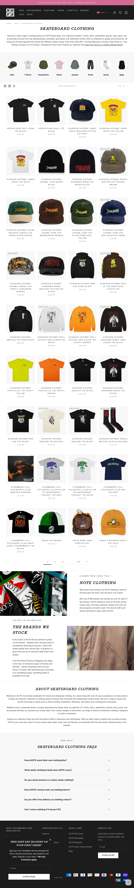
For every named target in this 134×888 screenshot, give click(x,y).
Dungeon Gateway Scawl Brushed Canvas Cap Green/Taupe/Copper (21, 232)
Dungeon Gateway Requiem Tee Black (82, 440)
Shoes (60, 10)
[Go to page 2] (87, 562)
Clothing (49, 10)
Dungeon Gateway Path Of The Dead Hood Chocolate (113, 286)
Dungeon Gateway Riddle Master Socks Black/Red (113, 440)
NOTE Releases (75, 842)
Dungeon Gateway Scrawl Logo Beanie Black (51, 182)
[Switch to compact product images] (14, 86)
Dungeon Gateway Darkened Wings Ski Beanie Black (82, 182)
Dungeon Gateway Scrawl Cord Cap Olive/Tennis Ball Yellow (82, 234)
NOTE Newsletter (76, 838)
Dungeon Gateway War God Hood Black (82, 285)
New (21, 10)
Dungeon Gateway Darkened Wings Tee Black (113, 390)
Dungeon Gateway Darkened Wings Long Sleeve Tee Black (113, 339)
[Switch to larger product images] (5, 86)
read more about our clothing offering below (103, 45)
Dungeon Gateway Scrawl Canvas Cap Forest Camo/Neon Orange (21, 288)
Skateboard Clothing (32, 23)
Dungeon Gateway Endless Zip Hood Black (21, 338)
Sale (22, 14)
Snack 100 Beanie (51, 540)
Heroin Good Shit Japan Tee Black (20, 129)
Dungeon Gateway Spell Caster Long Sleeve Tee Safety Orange (82, 339)
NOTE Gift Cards (76, 834)
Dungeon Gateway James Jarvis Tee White (21, 180)
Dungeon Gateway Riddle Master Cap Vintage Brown (113, 182)
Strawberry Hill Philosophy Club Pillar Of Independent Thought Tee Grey (51, 491)
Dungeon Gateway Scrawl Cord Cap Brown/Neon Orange (51, 232)
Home (8, 23)
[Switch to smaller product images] (9, 86)
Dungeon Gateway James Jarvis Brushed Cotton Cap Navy (82, 131)
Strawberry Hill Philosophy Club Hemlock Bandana (20, 489)
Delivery (45, 834)
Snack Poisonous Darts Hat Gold (113, 541)
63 (78, 562)
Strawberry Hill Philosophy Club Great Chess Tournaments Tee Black (21, 544)
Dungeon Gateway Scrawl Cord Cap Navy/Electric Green (113, 232)
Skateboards (33, 10)
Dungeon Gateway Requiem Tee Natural (52, 440)
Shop (16, 23)
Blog (30, 14)
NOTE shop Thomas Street (80, 847)
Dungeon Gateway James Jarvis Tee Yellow (113, 129)
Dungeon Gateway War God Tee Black (21, 440)
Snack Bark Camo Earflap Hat (82, 541)
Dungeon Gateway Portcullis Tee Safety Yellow (21, 390)
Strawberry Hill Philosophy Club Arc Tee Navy (113, 489)
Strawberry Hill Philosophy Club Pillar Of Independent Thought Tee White (82, 491)
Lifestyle (72, 10)
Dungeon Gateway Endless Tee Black (82, 389)
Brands (84, 10)
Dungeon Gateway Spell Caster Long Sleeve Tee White (51, 339)
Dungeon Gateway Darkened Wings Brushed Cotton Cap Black (52, 288)
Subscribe (29, 877)
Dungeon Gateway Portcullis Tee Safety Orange (51, 390)
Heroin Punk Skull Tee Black (51, 129)
